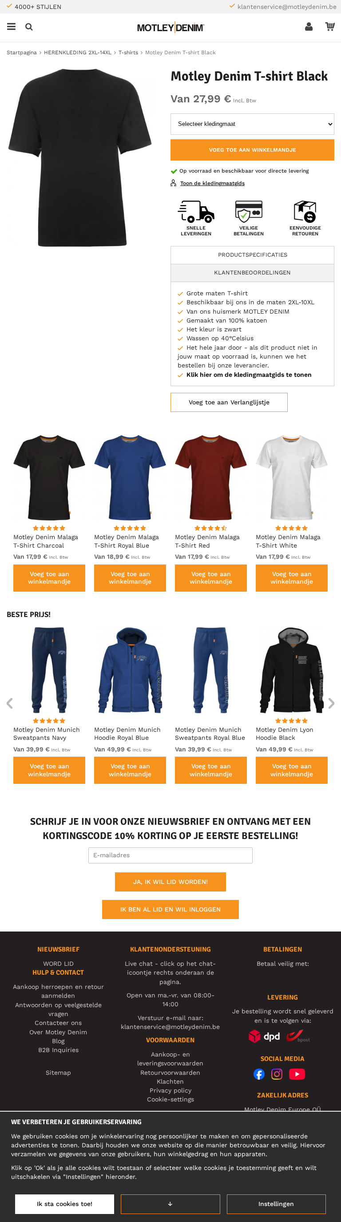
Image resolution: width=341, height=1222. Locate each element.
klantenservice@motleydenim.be (287, 6)
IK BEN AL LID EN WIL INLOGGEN (170, 909)
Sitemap (58, 1072)
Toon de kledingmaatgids (212, 183)
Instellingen (276, 1203)
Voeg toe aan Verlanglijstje (229, 402)
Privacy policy (170, 1090)
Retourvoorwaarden (170, 1072)
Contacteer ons (58, 1022)
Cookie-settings (170, 1099)
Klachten (170, 1081)
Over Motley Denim (58, 1032)
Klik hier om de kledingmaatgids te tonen (249, 374)
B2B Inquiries (58, 1049)
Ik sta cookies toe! (64, 1203)
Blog (58, 1041)
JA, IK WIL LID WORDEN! (170, 881)
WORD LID (58, 963)
